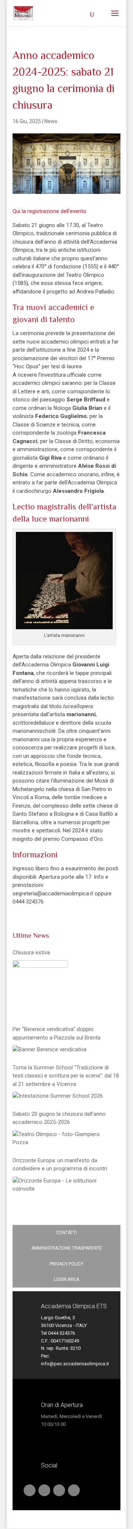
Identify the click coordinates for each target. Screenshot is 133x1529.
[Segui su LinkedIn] (44, 1490)
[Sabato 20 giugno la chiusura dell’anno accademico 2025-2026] (65, 1138)
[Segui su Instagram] (74, 1490)
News (50, 121)
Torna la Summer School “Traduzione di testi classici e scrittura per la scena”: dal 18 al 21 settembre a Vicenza (66, 1075)
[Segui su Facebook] (59, 1490)
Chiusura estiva (31, 952)
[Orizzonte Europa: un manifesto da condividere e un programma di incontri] (65, 1185)
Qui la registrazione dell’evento (49, 211)
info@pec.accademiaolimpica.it (75, 1363)
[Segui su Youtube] (29, 1490)
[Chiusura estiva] (40, 988)
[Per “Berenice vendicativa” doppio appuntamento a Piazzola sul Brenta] (49, 1049)
